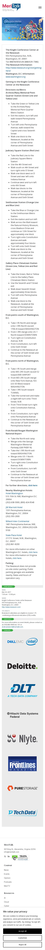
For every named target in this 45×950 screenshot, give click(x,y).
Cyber (6, 906)
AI (5, 898)
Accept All (22, 931)
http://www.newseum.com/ (11, 607)
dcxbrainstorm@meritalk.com (12, 627)
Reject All (22, 944)
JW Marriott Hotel (14, 507)
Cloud (6, 902)
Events (7, 874)
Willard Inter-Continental (17, 521)
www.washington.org (16, 76)
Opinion (7, 878)
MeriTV (7, 886)
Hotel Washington (14, 493)
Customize (22, 938)
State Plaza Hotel (14, 535)
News (6, 870)
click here (32, 485)
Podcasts (8, 882)
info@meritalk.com (11, 852)
